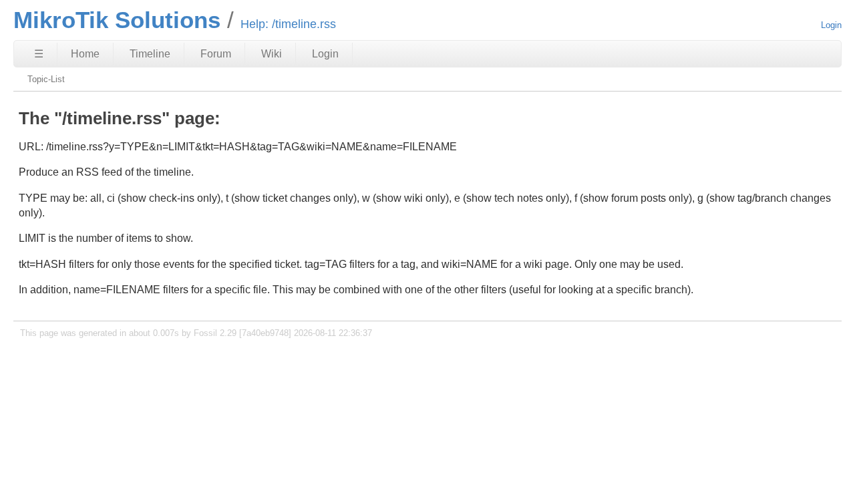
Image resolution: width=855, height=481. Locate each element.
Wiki (271, 53)
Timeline (150, 53)
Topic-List (46, 79)
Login (831, 25)
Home (85, 53)
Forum (215, 53)
